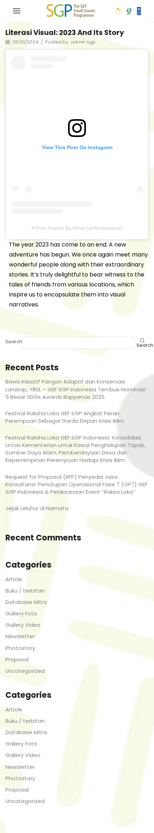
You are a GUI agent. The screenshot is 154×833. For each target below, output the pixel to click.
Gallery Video (22, 625)
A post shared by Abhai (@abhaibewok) (77, 228)
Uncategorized (25, 671)
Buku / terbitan (25, 590)
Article (13, 579)
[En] (70, 10)
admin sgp (83, 42)
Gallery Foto (21, 613)
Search (13, 342)
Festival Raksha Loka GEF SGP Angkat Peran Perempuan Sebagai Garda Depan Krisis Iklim (64, 417)
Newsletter (20, 636)
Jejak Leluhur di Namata (36, 508)
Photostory (20, 648)
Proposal (17, 659)
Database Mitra (26, 602)
